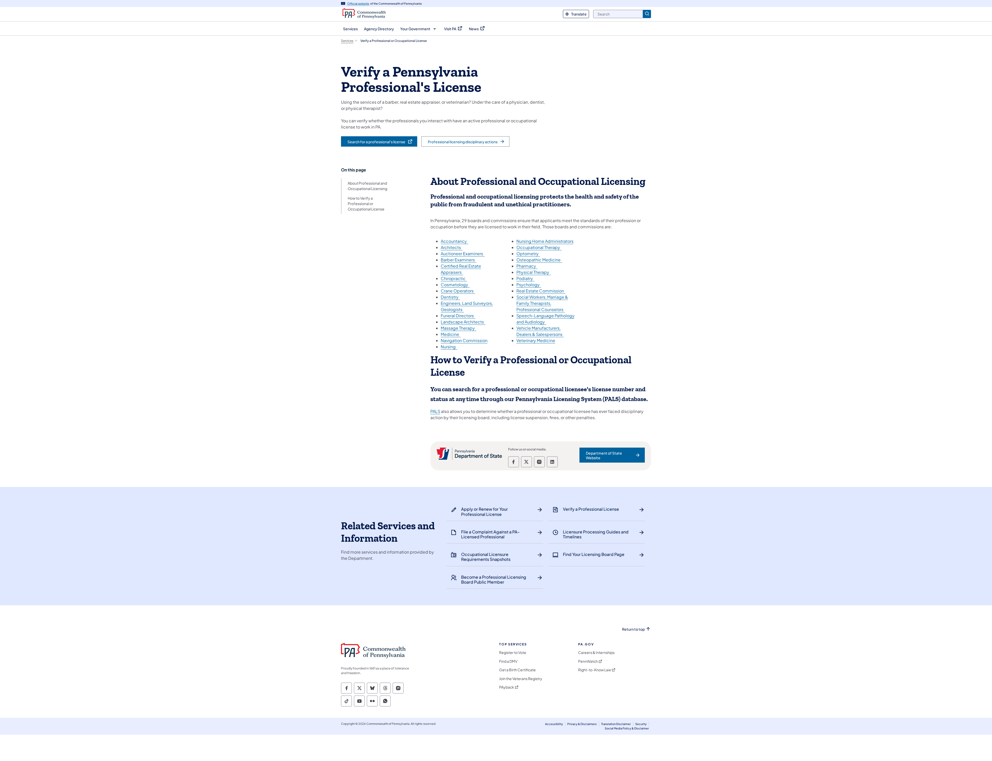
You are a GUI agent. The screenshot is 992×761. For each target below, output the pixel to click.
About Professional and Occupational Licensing (367, 186)
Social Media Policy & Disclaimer (627, 728)
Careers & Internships (596, 652)
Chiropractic (454, 278)
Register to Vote (512, 652)
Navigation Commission (464, 340)
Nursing (449, 346)
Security (641, 724)
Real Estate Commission (540, 290)
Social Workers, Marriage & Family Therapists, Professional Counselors (542, 303)
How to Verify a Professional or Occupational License (366, 203)
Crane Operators (458, 290)
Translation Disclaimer (616, 724)
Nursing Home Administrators (545, 241)
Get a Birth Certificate (517, 670)
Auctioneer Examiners (463, 253)
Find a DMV (508, 661)
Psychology (528, 284)
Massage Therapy (458, 328)
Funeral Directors (458, 315)
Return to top (633, 629)
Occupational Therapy (539, 247)
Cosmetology (455, 284)
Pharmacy (527, 266)
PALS (435, 411)
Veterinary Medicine (535, 340)
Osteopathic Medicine (539, 259)
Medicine (451, 334)
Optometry (528, 253)
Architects (451, 247)
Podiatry (525, 278)
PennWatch (588, 661)
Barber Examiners (458, 259)
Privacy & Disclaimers (582, 724)
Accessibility (554, 724)
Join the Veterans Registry (520, 678)
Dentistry (450, 297)
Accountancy (454, 241)
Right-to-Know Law (594, 670)
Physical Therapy (533, 272)
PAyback (506, 687)
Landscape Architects (463, 322)
